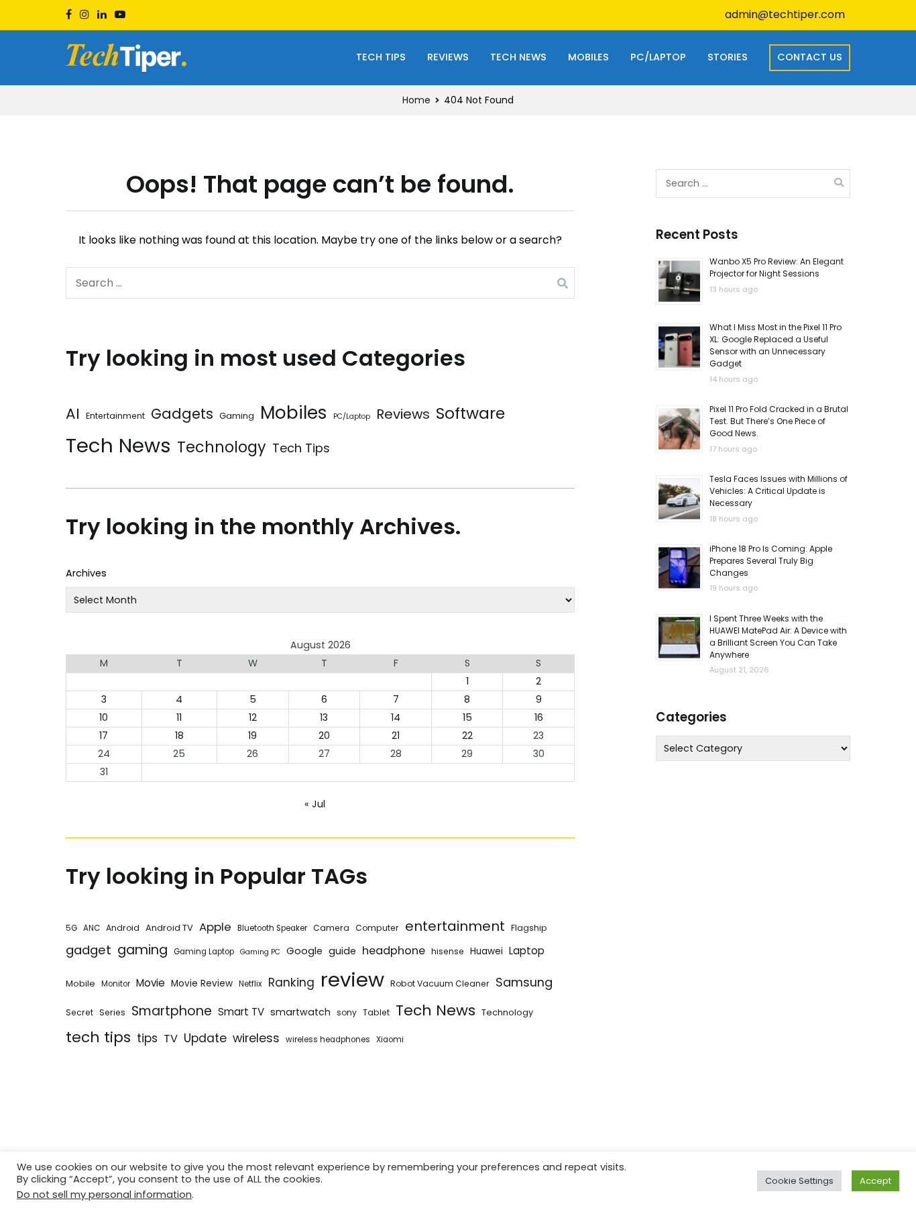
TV (171, 1038)
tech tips (98, 1037)
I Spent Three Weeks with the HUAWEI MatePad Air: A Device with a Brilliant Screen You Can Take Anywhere (778, 636)
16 (538, 717)
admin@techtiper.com (785, 14)
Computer (377, 928)
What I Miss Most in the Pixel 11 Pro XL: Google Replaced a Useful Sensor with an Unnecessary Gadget (775, 346)
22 (467, 735)
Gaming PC (260, 952)
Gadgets (182, 413)
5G (71, 928)
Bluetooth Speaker (272, 928)
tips (147, 1038)
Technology (221, 447)
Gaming (236, 415)
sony (347, 1012)
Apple (215, 927)
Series (112, 1012)
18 (179, 735)
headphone (393, 950)
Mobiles (588, 57)
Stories (727, 57)
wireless (256, 1037)
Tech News (518, 57)
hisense (447, 951)
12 (253, 717)
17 (103, 735)
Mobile (80, 983)
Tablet (376, 1012)
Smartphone (171, 1011)
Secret (79, 1012)
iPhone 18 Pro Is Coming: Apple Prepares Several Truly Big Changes (770, 560)
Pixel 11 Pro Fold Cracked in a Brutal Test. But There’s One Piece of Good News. (778, 422)
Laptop (527, 951)
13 (324, 717)
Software (470, 413)
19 (252, 735)
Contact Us (809, 57)
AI (73, 413)
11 (179, 717)
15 (467, 717)
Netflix (250, 983)
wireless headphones (328, 1039)
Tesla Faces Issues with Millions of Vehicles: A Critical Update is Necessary (778, 491)
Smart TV (241, 1012)
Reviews (448, 57)
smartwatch (300, 1012)
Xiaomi (390, 1039)
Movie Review (202, 983)
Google (304, 951)
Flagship (529, 928)
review (352, 979)
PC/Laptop (658, 57)
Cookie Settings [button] (799, 1180)
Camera (331, 928)
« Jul (314, 804)
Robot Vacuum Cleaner (440, 983)
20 (324, 735)
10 (103, 717)
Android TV (169, 927)
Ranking (291, 982)
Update (205, 1037)
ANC (91, 928)
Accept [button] (875, 1180)
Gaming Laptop (204, 951)
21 (396, 735)
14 (395, 717)
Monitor (115, 983)
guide (342, 951)
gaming (142, 950)
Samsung (524, 982)
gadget (88, 950)
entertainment (455, 926)
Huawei (486, 951)
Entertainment (115, 415)
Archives (86, 573)
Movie (150, 983)
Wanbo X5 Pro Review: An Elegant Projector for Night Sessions (776, 268)
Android (122, 928)
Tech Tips (381, 57)
